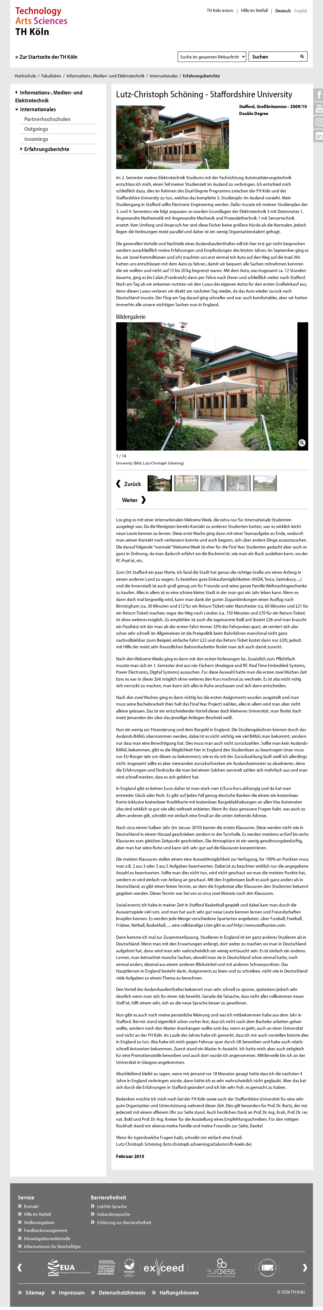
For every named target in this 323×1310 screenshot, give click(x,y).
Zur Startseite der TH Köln (49, 56)
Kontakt (31, 1206)
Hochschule (25, 76)
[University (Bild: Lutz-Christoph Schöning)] (212, 386)
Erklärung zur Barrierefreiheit (124, 1222)
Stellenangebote (39, 1222)
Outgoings (36, 128)
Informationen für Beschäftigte (52, 1246)
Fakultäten (51, 76)
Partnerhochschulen (47, 119)
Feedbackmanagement (46, 1230)
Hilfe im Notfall (254, 10)
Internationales (164, 76)
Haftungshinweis (179, 1292)
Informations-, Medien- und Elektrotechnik (105, 76)
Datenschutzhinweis (121, 1292)
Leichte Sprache (112, 1206)
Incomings (36, 139)
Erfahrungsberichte (46, 149)
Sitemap (35, 1292)
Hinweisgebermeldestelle (47, 1238)
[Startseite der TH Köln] (41, 20)
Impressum (71, 1292)
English (301, 10)
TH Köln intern (220, 10)
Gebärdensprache (113, 1214)
